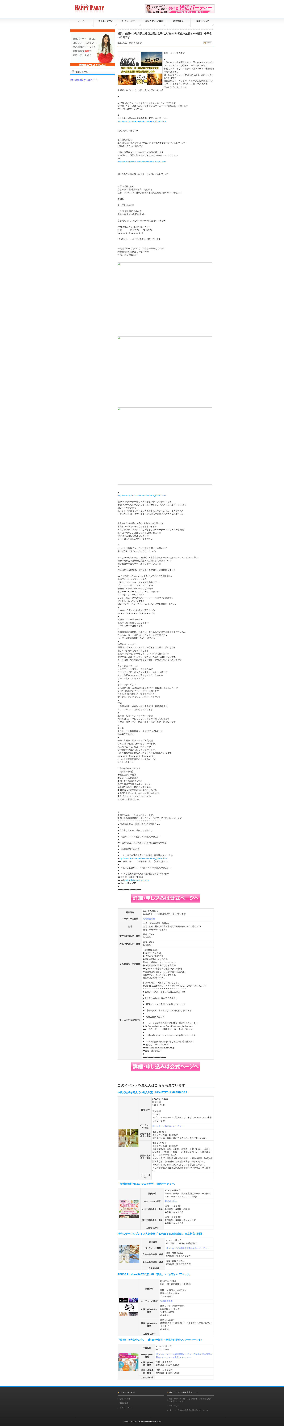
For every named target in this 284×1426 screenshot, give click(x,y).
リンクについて (125, 1408)
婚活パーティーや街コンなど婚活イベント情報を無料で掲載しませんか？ (190, 1400)
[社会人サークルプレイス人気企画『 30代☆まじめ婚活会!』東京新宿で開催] (129, 1262)
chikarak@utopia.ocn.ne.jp (136, 880)
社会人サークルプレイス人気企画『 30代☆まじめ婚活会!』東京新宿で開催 (160, 1233)
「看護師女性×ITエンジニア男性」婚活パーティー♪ (146, 1183)
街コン (155, 1126)
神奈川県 (138, 43)
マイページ (173, 1406)
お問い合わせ (124, 1399)
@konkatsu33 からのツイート (84, 80)
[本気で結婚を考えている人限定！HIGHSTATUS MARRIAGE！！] (128, 1145)
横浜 (131, 43)
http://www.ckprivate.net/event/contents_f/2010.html (142, 161)
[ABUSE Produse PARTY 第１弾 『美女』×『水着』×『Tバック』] (128, 1315)
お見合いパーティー (174, 1126)
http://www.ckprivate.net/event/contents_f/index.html (142, 121)
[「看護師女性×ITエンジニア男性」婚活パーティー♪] (129, 1216)
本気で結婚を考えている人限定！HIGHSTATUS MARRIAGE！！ (154, 1092)
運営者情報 (123, 1403)
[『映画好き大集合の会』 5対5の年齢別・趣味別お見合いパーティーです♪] (128, 1369)
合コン (162, 1126)
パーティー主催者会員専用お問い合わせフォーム (188, 1410)
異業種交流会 (149, 918)
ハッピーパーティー (141, 1421)
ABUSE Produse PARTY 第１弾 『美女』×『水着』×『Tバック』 (155, 1274)
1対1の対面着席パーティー (180, 1354)
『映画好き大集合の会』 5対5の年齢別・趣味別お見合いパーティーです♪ (160, 1339)
